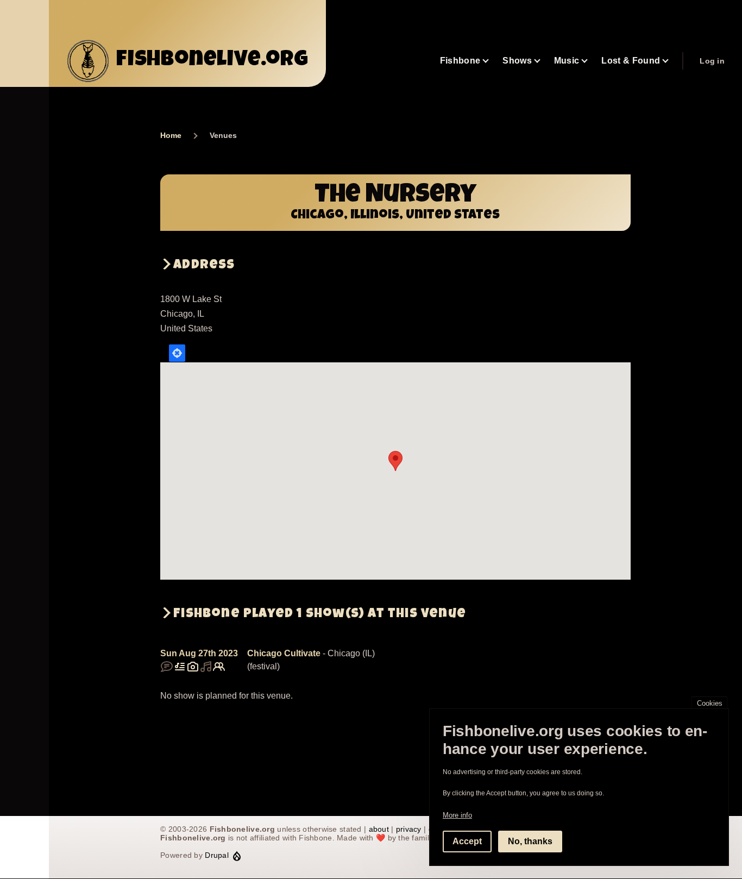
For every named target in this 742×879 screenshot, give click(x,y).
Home (170, 135)
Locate (177, 353)
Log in (712, 60)
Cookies (709, 703)
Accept (467, 841)
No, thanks (530, 841)
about (379, 829)
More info (457, 815)
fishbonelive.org (212, 61)
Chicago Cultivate (283, 653)
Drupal (217, 855)
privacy (409, 829)
